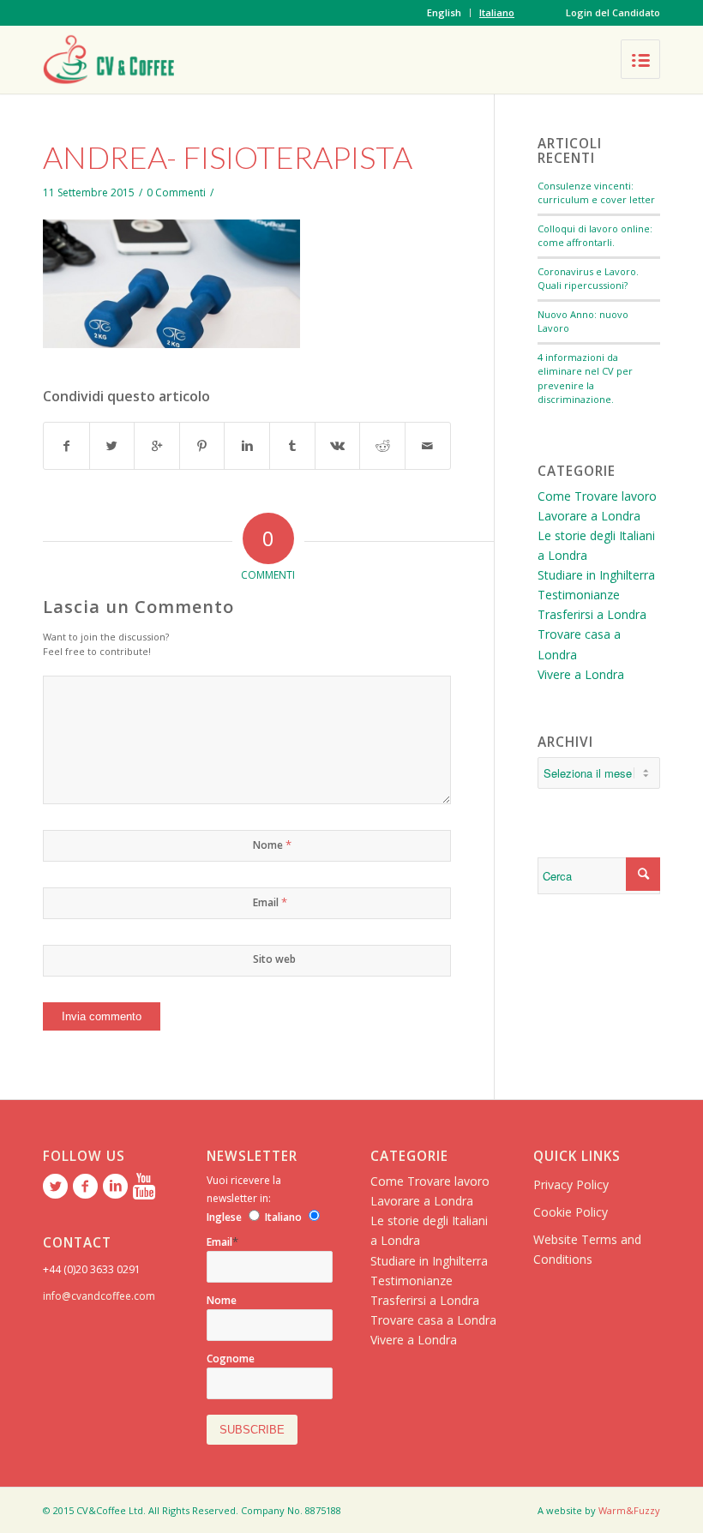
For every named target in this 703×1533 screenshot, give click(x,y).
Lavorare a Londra (589, 516)
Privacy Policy (571, 1184)
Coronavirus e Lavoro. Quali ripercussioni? (588, 278)
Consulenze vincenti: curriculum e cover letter (596, 193)
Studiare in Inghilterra (596, 575)
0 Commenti (176, 192)
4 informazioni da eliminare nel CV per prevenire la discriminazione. (585, 378)
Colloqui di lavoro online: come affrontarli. (595, 235)
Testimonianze (579, 594)
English (444, 12)
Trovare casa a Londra (433, 1320)
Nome (272, 844)
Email (270, 902)
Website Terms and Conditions (587, 1249)
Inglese (224, 1217)
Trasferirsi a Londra (592, 614)
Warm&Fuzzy (629, 1510)
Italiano (496, 12)
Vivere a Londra (581, 674)
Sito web (274, 959)
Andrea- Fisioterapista (227, 157)
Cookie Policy (570, 1212)
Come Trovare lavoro (597, 496)
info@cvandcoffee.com (99, 1296)
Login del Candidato (613, 12)
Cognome (231, 1358)
